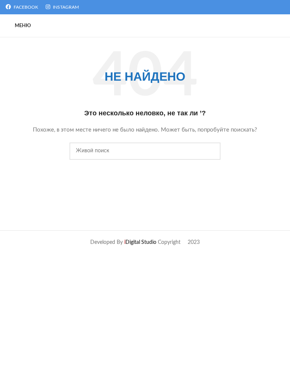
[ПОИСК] (212, 151)
